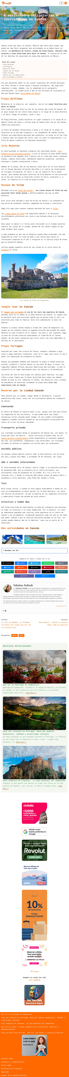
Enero (42, 28)
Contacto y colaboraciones (12, 1062)
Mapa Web (5, 1072)
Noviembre (18, 30)
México (6, 28)
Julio (55, 28)
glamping (5, 250)
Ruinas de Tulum (9, 69)
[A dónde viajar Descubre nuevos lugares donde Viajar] (6, 3)
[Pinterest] (5, 611)
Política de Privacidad (11, 1069)
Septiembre (36, 30)
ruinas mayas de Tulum (14, 214)
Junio (61, 28)
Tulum (55, 209)
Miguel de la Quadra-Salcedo (13, 1075)
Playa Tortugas (8, 73)
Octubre (27, 30)
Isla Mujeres (7, 67)
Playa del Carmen (25, 190)
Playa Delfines (8, 64)
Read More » (31, 693)
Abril (13, 28)
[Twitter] (3, 611)
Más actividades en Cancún (12, 77)
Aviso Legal (6, 1065)
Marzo (6, 30)
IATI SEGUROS (34, 980)
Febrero (49, 28)
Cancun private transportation (14, 438)
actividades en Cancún (30, 93)
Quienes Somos (7, 1059)
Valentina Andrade (14, 25)
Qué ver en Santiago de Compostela (21, 685)
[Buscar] (65, 3)
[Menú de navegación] (62, 3)
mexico (21, 635)
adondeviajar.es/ (61, 606)
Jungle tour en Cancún (11, 71)
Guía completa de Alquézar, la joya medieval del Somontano (34, 781)
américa (14, 635)
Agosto (18, 28)
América (26, 28)
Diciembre (34, 28)
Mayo (11, 30)
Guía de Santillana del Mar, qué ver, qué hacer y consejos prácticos (32, 1033)
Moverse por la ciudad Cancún (13, 75)
